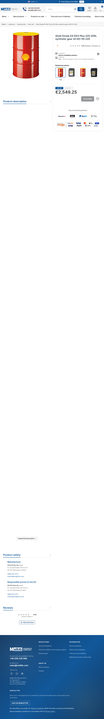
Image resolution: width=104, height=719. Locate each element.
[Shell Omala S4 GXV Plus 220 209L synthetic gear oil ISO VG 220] (60, 72)
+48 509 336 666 (18, 658)
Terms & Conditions (45, 646)
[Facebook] (11, 673)
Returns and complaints (77, 649)
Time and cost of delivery (77, 653)
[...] (25, 55)
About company (44, 667)
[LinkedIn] (16, 673)
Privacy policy (43, 653)
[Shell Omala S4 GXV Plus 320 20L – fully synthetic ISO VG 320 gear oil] (94, 72)
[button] (80, 9)
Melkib (4, 24)
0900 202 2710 (12, 574)
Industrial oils (21, 24)
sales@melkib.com (19, 665)
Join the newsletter (20, 703)
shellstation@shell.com (15, 576)
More (81, 1)
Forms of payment (75, 646)
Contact (41, 671)
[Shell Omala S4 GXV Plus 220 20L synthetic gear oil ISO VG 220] (71, 72)
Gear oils (31, 24)
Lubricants (11, 24)
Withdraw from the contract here (80, 657)
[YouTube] (22, 673)
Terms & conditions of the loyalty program (52, 649)
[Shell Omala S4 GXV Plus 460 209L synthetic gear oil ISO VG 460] (82, 72)
